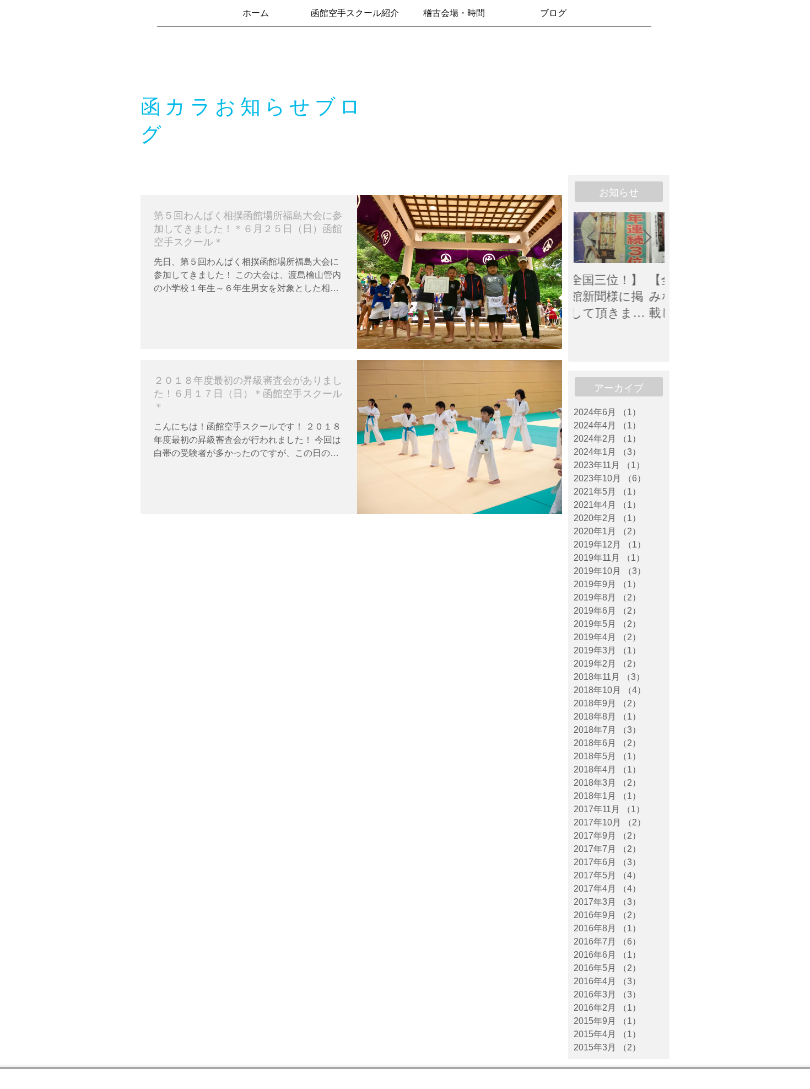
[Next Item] (647, 237)
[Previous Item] (591, 237)
